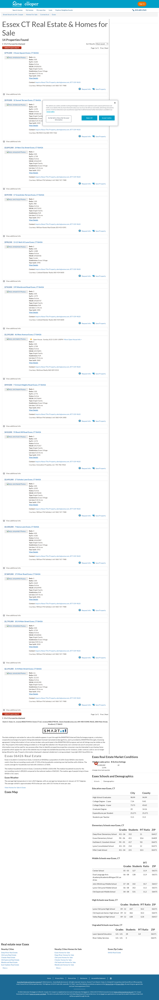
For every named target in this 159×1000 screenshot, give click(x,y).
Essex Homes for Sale (62, 953)
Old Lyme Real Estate (8, 955)
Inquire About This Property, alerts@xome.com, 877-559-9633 (57, 82)
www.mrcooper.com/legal (38, 994)
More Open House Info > (73, 339)
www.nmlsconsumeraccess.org (123, 992)
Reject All (89, 118)
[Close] (114, 102)
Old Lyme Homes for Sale (64, 957)
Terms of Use (72, 978)
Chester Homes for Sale (63, 960)
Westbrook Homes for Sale (64, 965)
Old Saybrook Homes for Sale (65, 962)
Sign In (142, 4)
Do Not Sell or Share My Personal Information (58, 119)
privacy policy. (51, 111)
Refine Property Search (12, 48)
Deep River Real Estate (9, 953)
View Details (33, 78)
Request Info (86, 89)
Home (49, 978)
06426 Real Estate (114, 953)
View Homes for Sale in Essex (15, 787)
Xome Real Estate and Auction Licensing (29, 982)
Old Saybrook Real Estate (10, 960)
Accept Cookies (107, 118)
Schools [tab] (97, 781)
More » (5, 968)
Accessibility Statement (98, 978)
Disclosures (83, 978)
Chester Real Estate (8, 957)
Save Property (101, 89)
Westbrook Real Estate (9, 962)
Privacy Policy (59, 978)
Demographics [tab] (108, 781)
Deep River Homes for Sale (64, 955)
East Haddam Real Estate (10, 965)
